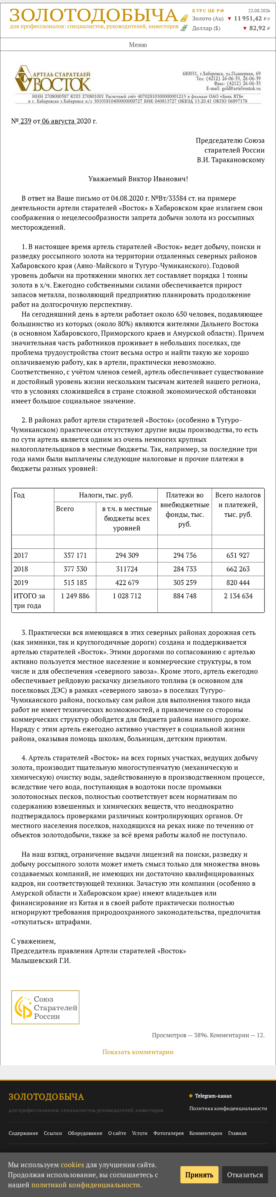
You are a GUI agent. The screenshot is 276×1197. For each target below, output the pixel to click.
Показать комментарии (138, 1051)
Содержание (23, 1133)
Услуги (140, 1133)
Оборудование (85, 1133)
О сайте (117, 1133)
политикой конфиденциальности (85, 1184)
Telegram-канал (213, 1095)
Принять (199, 1174)
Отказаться (245, 1174)
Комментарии (205, 1133)
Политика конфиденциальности (228, 1108)
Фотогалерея (168, 1133)
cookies (72, 1164)
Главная (237, 1133)
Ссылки (53, 1133)
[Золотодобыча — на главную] (95, 20)
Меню (138, 44)
